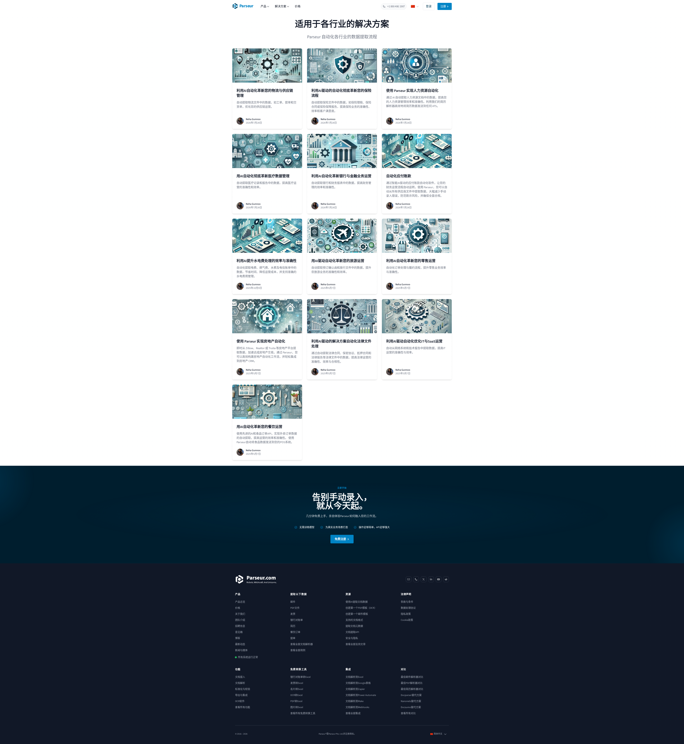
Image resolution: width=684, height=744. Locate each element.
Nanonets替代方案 (411, 701)
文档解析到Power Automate (361, 695)
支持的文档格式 (354, 620)
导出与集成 (241, 695)
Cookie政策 (407, 620)
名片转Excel (296, 689)
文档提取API (352, 632)
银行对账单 (296, 620)
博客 (237, 638)
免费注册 (340, 539)
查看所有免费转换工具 (302, 713)
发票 (292, 614)
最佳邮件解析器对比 (412, 677)
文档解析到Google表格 (358, 683)
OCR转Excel (296, 695)
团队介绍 (240, 620)
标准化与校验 (242, 689)
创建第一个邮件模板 (357, 614)
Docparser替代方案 (411, 695)
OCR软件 (240, 701)
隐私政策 (406, 614)
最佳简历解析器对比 (412, 689)
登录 (429, 6)
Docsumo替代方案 (411, 707)
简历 (292, 626)
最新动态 (240, 644)
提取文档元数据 (354, 626)
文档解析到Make (355, 701)
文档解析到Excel (354, 677)
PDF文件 (295, 608)
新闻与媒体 (241, 650)
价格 (297, 6)
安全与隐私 (352, 638)
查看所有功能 (242, 707)
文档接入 (240, 677)
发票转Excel (296, 683)
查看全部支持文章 (356, 644)
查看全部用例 (297, 650)
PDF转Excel (296, 701)
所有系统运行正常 (248, 657)
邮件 (292, 602)
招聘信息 (240, 626)
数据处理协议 (408, 608)
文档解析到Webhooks (357, 707)
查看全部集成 (353, 713)
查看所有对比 (408, 713)
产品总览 (240, 602)
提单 (292, 638)
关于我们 (240, 614)
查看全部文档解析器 (301, 644)
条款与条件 (407, 602)
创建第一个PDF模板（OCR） (361, 608)
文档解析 (240, 683)
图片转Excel (296, 707)
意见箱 (239, 632)
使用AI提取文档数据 (357, 602)
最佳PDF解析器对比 (412, 683)
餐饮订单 (295, 632)
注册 (443, 6)
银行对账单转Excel (300, 677)
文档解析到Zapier (355, 689)
